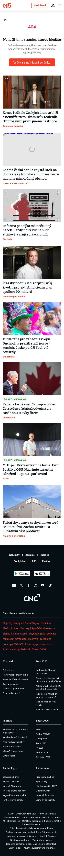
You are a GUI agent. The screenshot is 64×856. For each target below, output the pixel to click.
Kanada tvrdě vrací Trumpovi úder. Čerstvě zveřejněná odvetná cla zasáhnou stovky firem (29, 408)
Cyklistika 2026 (43, 757)
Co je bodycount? (11, 693)
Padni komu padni (12, 746)
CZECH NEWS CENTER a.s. (44, 813)
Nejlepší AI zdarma (12, 786)
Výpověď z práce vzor (13, 751)
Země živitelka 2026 (45, 799)
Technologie (10, 768)
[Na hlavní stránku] (7, 5)
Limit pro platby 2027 (46, 786)
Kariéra (46, 561)
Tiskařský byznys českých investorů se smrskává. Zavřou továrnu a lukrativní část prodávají (30, 527)
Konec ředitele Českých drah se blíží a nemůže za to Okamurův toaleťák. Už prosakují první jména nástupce (30, 117)
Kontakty (14, 555)
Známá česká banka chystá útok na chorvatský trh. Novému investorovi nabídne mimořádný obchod (31, 174)
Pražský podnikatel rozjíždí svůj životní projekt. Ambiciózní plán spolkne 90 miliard (27, 287)
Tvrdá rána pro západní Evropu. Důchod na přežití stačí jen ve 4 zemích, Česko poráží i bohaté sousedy (27, 345)
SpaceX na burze (11, 776)
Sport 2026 (42, 720)
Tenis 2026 (41, 743)
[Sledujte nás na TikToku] (50, 585)
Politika (7, 720)
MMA (38, 729)
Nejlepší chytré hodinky (14, 790)
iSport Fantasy (20, 628)
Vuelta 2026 (39, 649)
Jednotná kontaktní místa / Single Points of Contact (31, 843)
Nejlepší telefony (11, 781)
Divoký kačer (9, 755)
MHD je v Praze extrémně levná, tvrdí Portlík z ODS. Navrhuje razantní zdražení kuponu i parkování (31, 469)
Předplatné (20, 561)
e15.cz (6, 20)
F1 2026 (39, 747)
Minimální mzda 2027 (46, 795)
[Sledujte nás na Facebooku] (28, 585)
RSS (34, 561)
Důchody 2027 (43, 790)
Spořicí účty (41, 781)
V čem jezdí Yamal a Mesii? (15, 679)
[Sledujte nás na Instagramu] (35, 585)
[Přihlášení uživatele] (53, 5)
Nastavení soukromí (20, 839)
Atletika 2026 (42, 752)
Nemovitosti (19, 633)
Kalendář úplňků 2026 (13, 688)
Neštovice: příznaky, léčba (15, 674)
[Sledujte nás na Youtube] (42, 585)
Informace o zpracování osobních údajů (26, 835)
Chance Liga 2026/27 (18, 649)
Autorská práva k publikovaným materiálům (31, 828)
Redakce (30, 555)
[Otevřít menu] (59, 5)
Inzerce (45, 555)
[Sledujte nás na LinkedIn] (14, 585)
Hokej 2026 (41, 738)
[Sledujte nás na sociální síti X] (21, 585)
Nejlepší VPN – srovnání (14, 795)
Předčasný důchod (45, 776)
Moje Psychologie (13, 623)
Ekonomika (42, 768)
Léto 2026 (41, 661)
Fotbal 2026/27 (43, 734)
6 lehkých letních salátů (47, 709)
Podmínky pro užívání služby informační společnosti (31, 832)
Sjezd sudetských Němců (15, 737)
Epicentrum (8, 670)
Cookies (51, 835)
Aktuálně (8, 661)
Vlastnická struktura (42, 839)
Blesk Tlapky (32, 623)
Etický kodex (15, 847)
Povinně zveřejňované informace (39, 847)
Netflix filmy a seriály (13, 799)
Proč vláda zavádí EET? (13, 741)
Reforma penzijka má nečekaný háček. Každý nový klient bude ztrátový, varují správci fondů (27, 230)
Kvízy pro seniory (11, 683)
